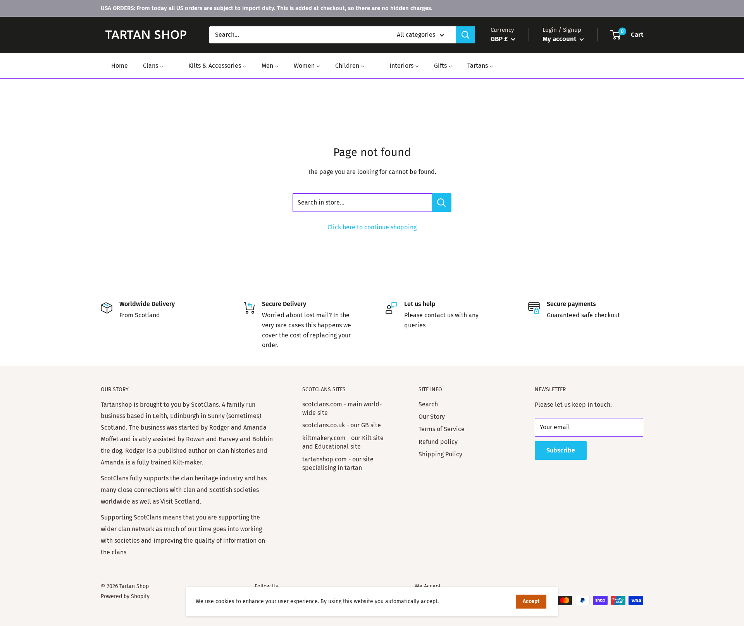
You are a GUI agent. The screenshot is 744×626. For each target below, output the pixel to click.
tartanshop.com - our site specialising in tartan (338, 463)
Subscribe (560, 450)
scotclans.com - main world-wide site (342, 408)
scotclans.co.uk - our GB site (341, 425)
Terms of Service (441, 429)
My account (560, 39)
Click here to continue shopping (372, 227)
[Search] (465, 34)
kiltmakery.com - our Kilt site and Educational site (343, 442)
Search (428, 404)
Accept (531, 601)
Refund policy (438, 441)
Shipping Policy (440, 454)
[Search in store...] (441, 202)
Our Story (431, 416)
